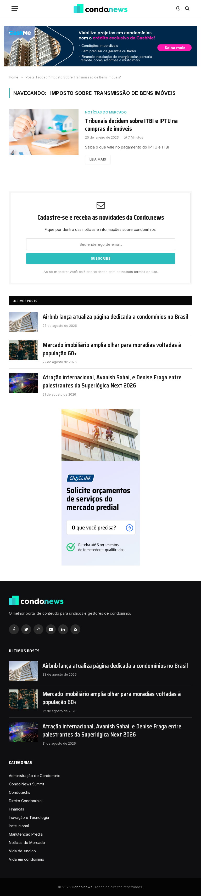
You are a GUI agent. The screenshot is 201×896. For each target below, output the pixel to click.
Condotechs (19, 792)
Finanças (16, 809)
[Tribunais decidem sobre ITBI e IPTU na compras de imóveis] (44, 132)
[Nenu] (15, 8)
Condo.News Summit (26, 784)
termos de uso (145, 272)
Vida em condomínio (26, 859)
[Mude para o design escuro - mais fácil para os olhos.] (178, 8)
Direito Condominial (25, 800)
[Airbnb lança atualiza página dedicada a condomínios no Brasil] (23, 322)
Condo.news (82, 887)
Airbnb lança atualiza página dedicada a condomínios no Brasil (115, 317)
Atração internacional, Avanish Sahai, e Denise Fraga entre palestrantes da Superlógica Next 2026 (112, 381)
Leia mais (98, 159)
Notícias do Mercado (106, 112)
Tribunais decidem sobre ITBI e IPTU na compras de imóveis (131, 125)
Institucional (19, 826)
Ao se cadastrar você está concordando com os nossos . (100, 272)
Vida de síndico (22, 851)
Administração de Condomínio (34, 775)
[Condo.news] (100, 8)
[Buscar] (186, 8)
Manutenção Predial (26, 834)
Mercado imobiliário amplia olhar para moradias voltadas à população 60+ (112, 349)
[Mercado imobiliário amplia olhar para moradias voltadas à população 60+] (23, 350)
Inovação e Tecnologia (29, 817)
